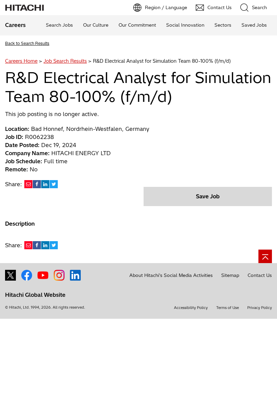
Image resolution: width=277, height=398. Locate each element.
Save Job (208, 196)
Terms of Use (227, 307)
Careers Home (21, 61)
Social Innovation (185, 25)
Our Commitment (137, 25)
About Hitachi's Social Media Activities (171, 275)
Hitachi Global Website (35, 294)
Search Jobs (59, 25)
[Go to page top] (265, 256)
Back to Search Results (27, 43)
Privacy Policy (259, 307)
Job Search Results (65, 61)
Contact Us (260, 275)
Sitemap (230, 275)
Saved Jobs (254, 25)
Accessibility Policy (191, 307)
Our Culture (95, 25)
